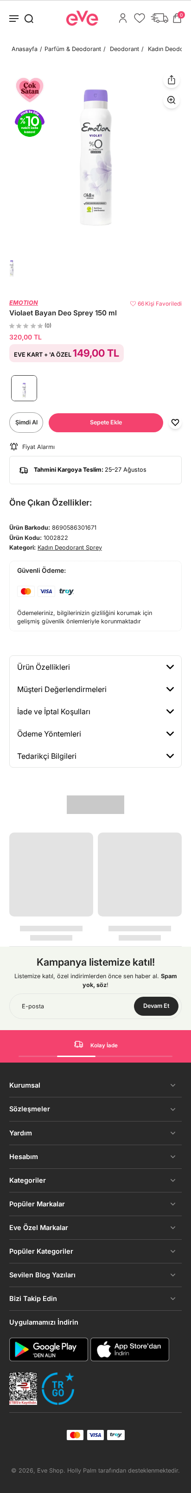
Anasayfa (25, 48)
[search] (29, 18)
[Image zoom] (95, 157)
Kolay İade (104, 1045)
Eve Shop (50, 1470)
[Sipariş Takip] (159, 18)
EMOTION (23, 302)
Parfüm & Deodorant (73, 48)
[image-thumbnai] (11, 268)
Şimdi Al (26, 422)
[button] (106, 422)
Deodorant (124, 48)
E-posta (33, 1006)
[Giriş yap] (122, 18)
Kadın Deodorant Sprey (70, 547)
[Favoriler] (139, 18)
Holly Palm (81, 1470)
